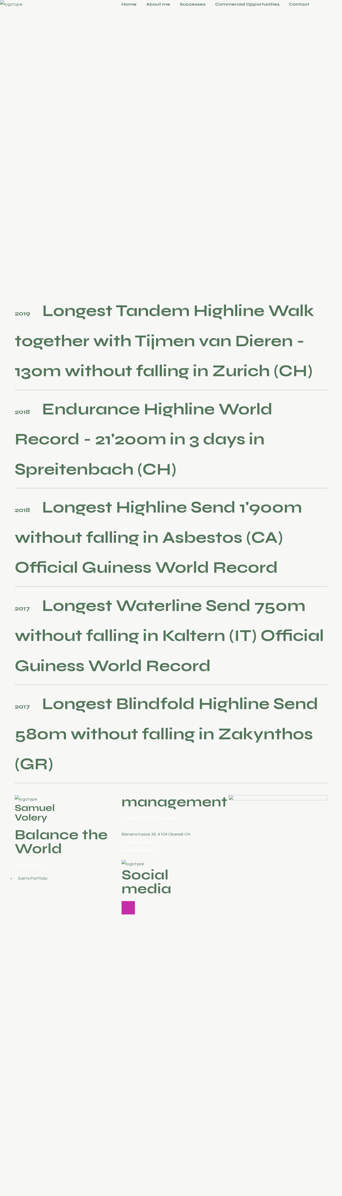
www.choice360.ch (140, 850)
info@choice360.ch (140, 842)
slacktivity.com (29, 865)
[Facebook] (141, 907)
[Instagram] (128, 907)
